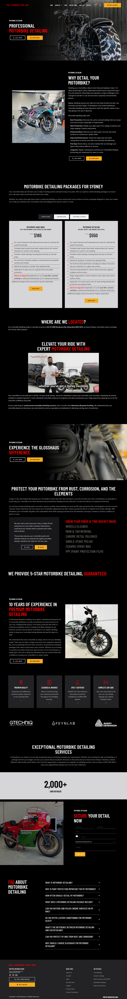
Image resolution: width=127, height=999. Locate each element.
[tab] (45, 216)
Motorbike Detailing (100, 982)
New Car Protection (100, 986)
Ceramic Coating (99, 976)
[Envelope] (16, 975)
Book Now (80, 854)
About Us (81, 5)
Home (51, 5)
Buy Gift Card (73, 5)
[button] (63, 372)
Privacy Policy (70, 989)
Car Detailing (98, 972)
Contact (88, 5)
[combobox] (78, 836)
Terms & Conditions (72, 992)
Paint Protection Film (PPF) (102, 979)
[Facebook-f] (10, 975)
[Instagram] (13, 975)
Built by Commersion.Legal (110, 997)
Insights (68, 986)
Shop (65, 5)
